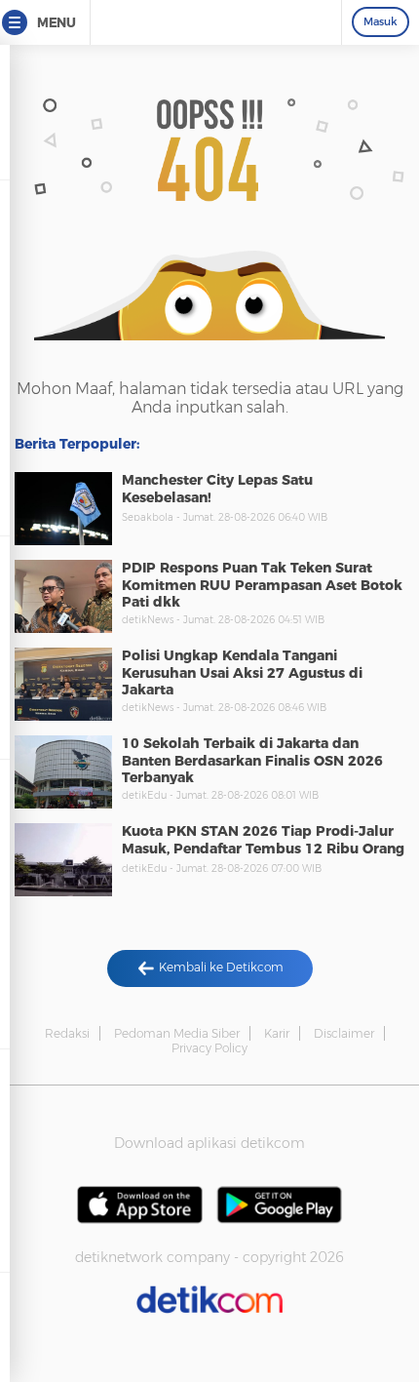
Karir (276, 1033)
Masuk (380, 21)
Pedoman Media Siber (177, 1033)
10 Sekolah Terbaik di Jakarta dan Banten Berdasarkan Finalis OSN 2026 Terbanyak (252, 760)
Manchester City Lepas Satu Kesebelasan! (217, 488)
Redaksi (67, 1033)
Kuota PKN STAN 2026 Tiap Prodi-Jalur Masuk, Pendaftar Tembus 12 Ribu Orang (263, 839)
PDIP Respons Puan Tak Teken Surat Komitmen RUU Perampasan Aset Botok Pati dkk (262, 585)
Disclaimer (344, 1033)
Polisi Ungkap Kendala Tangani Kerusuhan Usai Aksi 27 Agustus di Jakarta (242, 672)
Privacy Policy (209, 1048)
